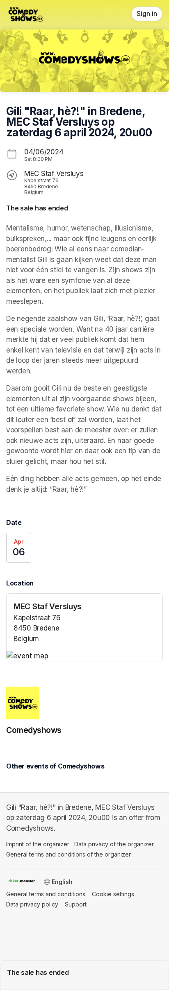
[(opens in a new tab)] (84, 656)
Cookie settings (113, 894)
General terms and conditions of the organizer (68, 854)
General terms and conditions (45, 894)
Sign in (147, 14)
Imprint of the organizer (37, 844)
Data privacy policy (32, 904)
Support (76, 904)
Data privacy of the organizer (114, 844)
